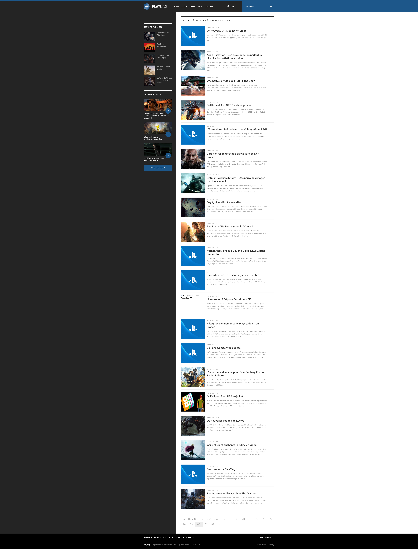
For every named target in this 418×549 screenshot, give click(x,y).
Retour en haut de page (264, 545)
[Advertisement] (160, 188)
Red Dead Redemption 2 (162, 45)
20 (243, 519)
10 (236, 519)
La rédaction (160, 537)
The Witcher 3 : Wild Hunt (163, 34)
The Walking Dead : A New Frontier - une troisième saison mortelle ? (156, 116)
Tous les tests (158, 168)
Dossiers (209, 6)
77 (271, 519)
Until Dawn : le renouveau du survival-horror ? (154, 159)
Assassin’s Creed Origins (163, 68)
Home (176, 6)
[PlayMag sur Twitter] (233, 7)
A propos (148, 537)
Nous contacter (176, 537)
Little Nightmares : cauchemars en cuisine (153, 138)
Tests (192, 6)
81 (206, 524)
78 (184, 524)
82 (212, 524)
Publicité (190, 537)
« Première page (210, 519)
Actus (184, 6)
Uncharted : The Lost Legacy (163, 56)
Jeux (200, 6)
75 (256, 519)
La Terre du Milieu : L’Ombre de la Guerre (164, 80)
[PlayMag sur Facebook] (228, 7)
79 (191, 524)
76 (263, 519)
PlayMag (147, 545)
